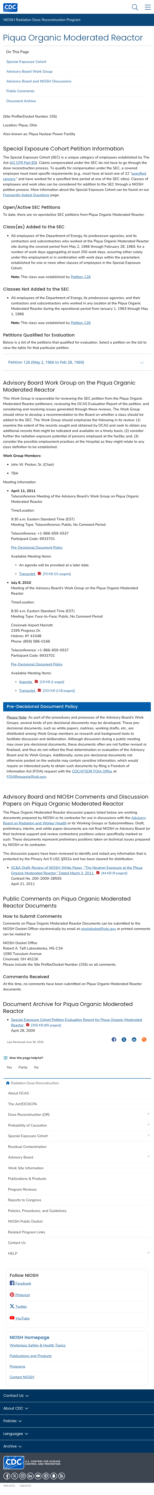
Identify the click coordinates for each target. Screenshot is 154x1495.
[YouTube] (38, 1476)
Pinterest (22, 1295)
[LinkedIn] (30, 1476)
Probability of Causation (27, 1125)
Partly (23, 1067)
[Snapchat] (53, 1476)
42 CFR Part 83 (23, 162)
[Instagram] (22, 1476)
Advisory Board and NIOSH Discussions (38, 81)
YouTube (22, 1318)
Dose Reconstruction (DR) (29, 1114)
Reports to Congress (24, 1200)
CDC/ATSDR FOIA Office (92, 771)
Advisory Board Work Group (29, 71)
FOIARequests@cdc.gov (26, 776)
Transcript (45, 573)
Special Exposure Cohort (26, 61)
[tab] (77, 362)
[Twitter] (14, 1476)
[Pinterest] (46, 1476)
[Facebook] (6, 1476)
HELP (12, 1253)
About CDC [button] (13, 1408)
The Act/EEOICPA (22, 1104)
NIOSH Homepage (29, 1337)
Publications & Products (27, 1178)
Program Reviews (22, 1189)
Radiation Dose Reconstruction (35, 1083)
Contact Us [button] (14, 1395)
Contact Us (17, 1242)
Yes (9, 1067)
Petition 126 (81, 276)
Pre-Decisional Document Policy (37, 547)
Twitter (20, 1306)
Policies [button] (10, 1420)
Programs (17, 1366)
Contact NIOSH (22, 1377)
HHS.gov (9, 1486)
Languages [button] (13, 1433)
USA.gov (25, 1486)
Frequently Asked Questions (26, 195)
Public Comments (20, 91)
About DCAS (18, 1093)
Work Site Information (26, 1168)
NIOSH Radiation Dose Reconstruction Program (41, 19)
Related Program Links (26, 1232)
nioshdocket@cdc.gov (98, 928)
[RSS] (61, 1476)
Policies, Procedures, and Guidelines (37, 1210)
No (36, 1067)
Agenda (41, 681)
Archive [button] (10, 1446)
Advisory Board (20, 1157)
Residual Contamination (27, 1146)
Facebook (22, 1283)
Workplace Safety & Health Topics (38, 1345)
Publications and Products (31, 1355)
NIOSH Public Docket (25, 1221)
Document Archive (21, 101)
